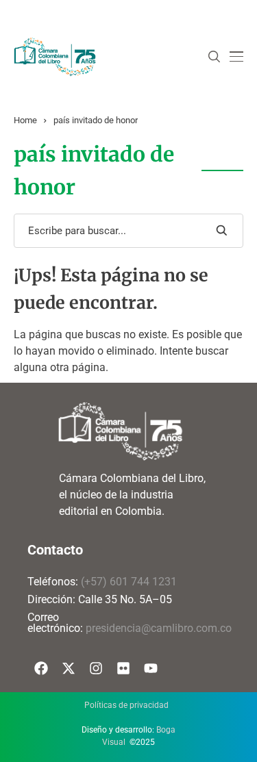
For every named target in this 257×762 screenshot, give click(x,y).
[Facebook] (41, 668)
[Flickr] (123, 668)
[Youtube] (150, 668)
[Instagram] (96, 668)
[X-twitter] (68, 668)
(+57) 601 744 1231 (129, 581)
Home (25, 120)
